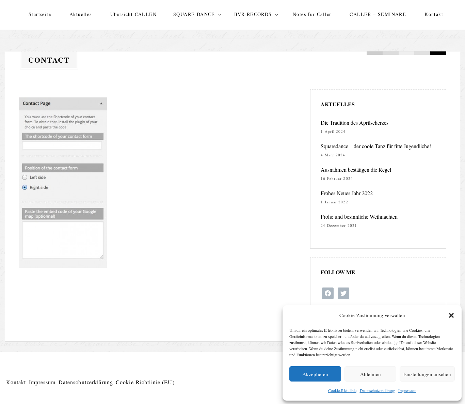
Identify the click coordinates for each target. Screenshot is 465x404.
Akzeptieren (315, 374)
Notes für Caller (312, 14)
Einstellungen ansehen (427, 374)
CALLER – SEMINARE (378, 14)
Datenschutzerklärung (377, 390)
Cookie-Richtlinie (342, 390)
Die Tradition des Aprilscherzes (354, 122)
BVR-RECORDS (253, 14)
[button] (451, 315)
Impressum (407, 390)
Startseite (40, 14)
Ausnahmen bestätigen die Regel (356, 169)
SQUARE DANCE (194, 14)
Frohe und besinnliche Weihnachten (359, 216)
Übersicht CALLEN (133, 14)
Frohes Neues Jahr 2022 (347, 193)
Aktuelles (80, 14)
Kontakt (433, 14)
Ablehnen (370, 374)
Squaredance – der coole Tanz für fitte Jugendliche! (376, 146)
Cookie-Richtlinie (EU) (145, 382)
